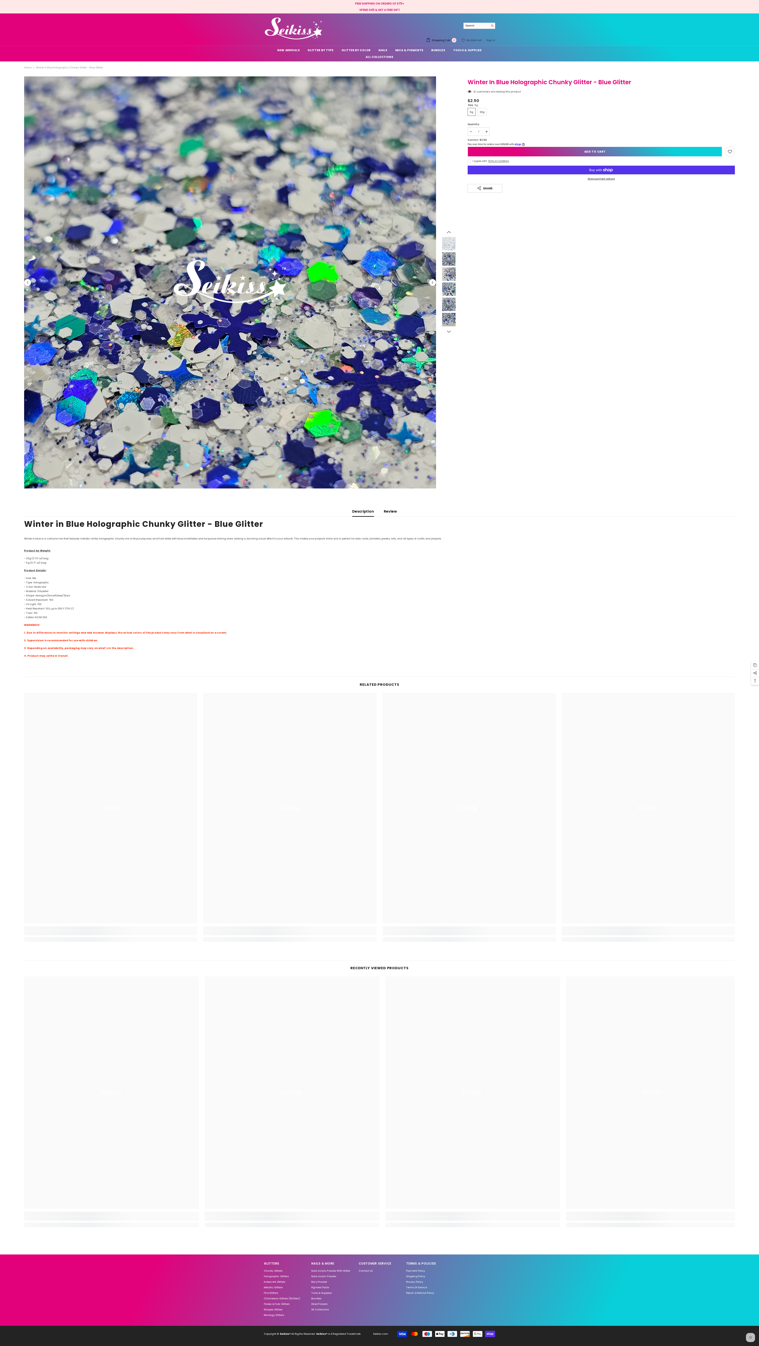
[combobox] (476, 26)
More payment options (601, 178)
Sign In (490, 40)
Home (27, 67)
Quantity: (474, 124)
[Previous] (27, 282)
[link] (110, 933)
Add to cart (595, 152)
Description (363, 511)
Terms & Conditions (498, 161)
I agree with (480, 161)
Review (390, 511)
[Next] (432, 282)
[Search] (479, 26)
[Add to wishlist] (730, 152)
